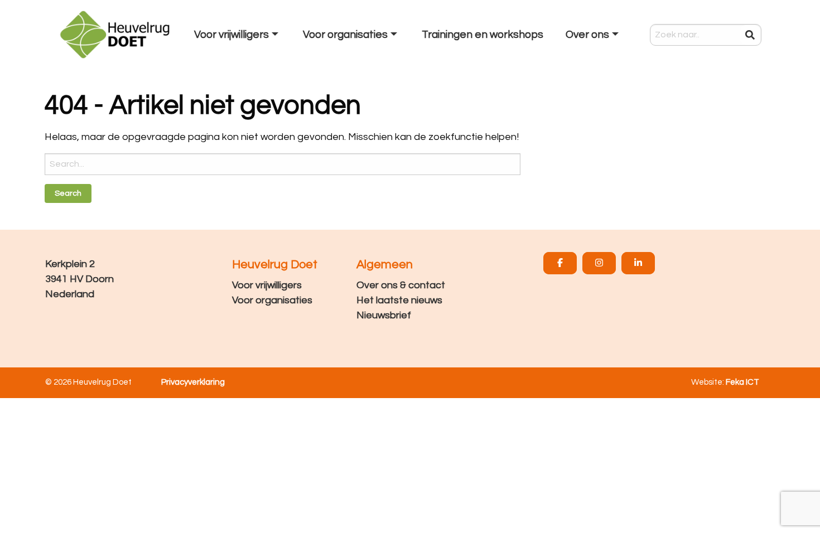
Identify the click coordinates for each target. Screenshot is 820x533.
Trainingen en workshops (482, 34)
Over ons (587, 34)
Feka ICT (742, 382)
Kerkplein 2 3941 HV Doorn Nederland (79, 279)
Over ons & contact (400, 285)
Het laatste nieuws (399, 300)
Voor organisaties (272, 300)
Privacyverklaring (193, 382)
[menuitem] (237, 34)
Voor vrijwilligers (267, 285)
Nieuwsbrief (383, 315)
